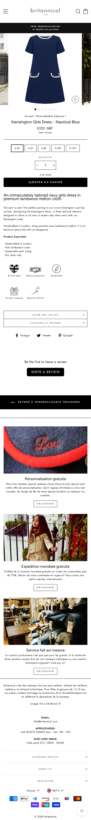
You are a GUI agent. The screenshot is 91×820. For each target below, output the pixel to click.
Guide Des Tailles (46, 314)
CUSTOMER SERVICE (45, 756)
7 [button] (56, 110)
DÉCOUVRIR (45, 587)
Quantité (45, 157)
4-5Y (30, 148)
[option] (47, 28)
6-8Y (44, 148)
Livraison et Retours (45, 322)
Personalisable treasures (50, 116)
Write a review (45, 371)
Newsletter (45, 781)
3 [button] (43, 110)
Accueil (29, 116)
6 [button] (53, 110)
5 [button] (49, 110)
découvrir (45, 503)
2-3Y (17, 148)
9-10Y (58, 148)
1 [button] (35, 110)
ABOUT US (45, 769)
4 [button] (46, 110)
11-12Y (72, 148)
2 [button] (39, 110)
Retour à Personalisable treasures (48, 402)
